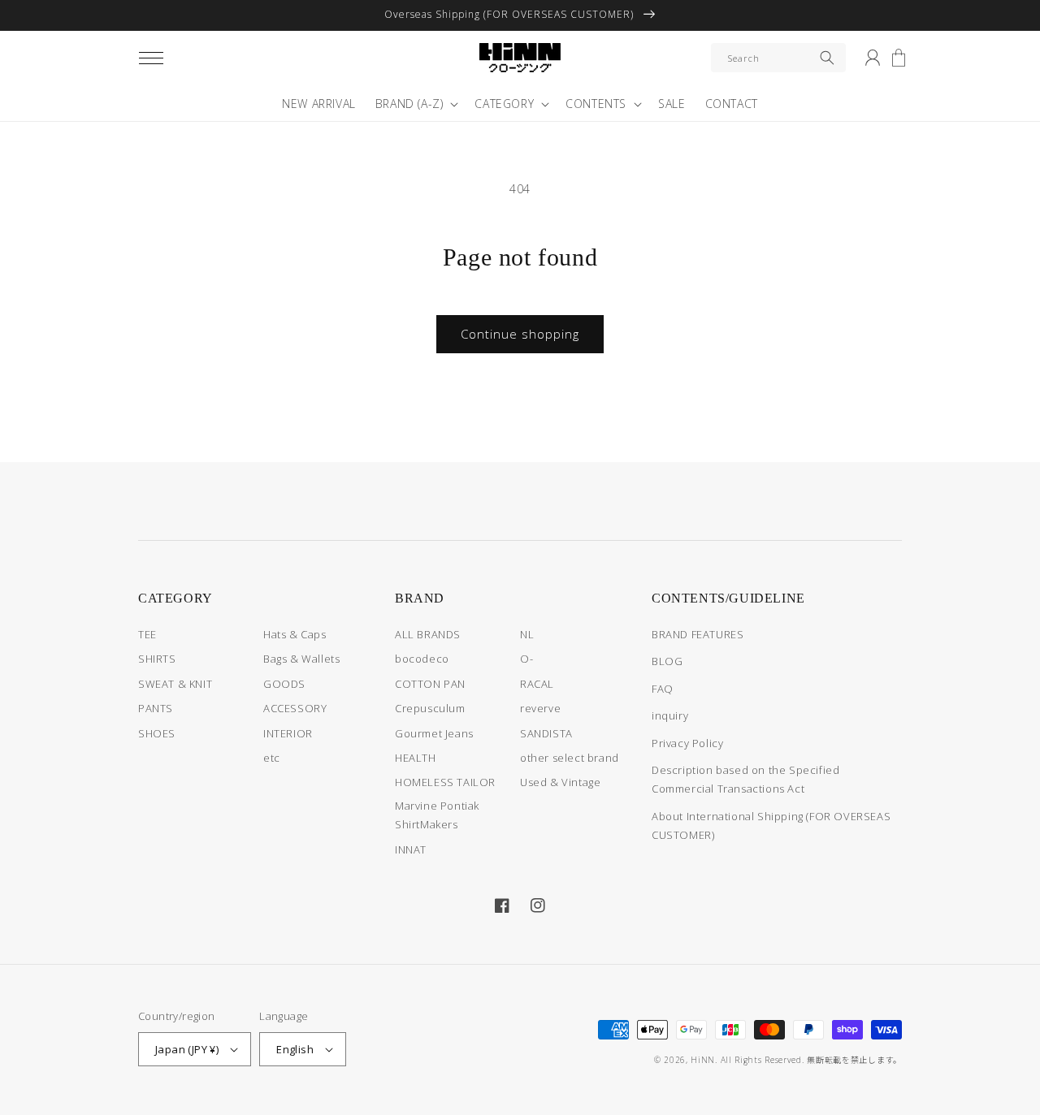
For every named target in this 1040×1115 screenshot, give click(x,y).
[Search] (827, 57)
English (295, 1049)
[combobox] (778, 57)
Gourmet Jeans (434, 733)
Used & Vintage (560, 782)
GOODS (284, 683)
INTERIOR (288, 733)
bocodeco (422, 658)
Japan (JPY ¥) (187, 1049)
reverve (540, 708)
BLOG (667, 661)
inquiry (670, 715)
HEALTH (415, 757)
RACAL (537, 683)
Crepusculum (430, 708)
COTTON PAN (430, 683)
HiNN (703, 1059)
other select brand (569, 757)
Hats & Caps (295, 634)
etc (271, 757)
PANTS (155, 708)
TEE (147, 634)
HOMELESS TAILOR (445, 782)
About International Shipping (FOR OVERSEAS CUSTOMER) (771, 825)
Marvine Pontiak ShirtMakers (437, 815)
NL (527, 634)
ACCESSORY (295, 708)
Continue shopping (520, 334)
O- (526, 658)
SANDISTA (546, 733)
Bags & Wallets (301, 658)
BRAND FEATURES (697, 634)
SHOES (157, 733)
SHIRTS (157, 658)
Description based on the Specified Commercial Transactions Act (745, 779)
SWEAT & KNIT (175, 683)
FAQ (663, 688)
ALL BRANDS (428, 634)
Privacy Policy (687, 743)
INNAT (411, 849)
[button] (151, 58)
